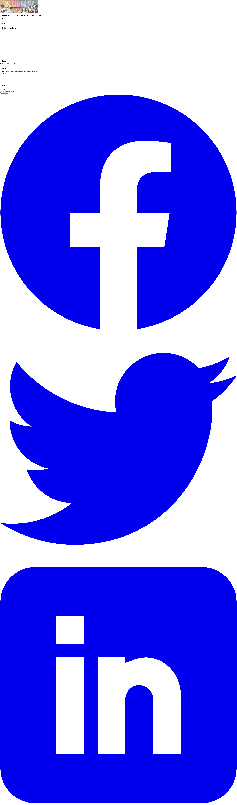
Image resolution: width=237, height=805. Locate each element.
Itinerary (2, 73)
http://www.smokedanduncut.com (7, 91)
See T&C (12, 803)
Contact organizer (4, 92)
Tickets (1, 21)
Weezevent (7, 803)
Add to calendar (3, 65)
